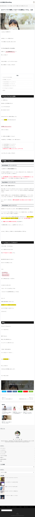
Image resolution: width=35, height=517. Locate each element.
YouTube (26, 391)
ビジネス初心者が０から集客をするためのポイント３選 (6, 413)
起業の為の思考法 (3, 459)
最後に (3, 90)
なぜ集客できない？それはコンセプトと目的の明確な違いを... (17, 413)
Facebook (9, 391)
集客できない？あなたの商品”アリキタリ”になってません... (7, 422)
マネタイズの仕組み (14, 11)
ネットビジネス (2, 453)
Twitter (4, 391)
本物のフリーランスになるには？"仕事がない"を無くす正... (27, 413)
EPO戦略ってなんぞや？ (6, 79)
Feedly (31, 391)
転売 (1, 461)
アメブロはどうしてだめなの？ (7, 88)
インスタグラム (2, 450)
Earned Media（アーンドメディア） (9, 81)
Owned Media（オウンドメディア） (9, 85)
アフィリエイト (2, 448)
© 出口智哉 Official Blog (14, 515)
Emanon (23, 515)
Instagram (15, 391)
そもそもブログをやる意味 (7, 77)
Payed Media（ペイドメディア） (9, 83)
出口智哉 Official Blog (6, 2)
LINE (20, 391)
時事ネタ (1, 457)
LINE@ (19, 439)
